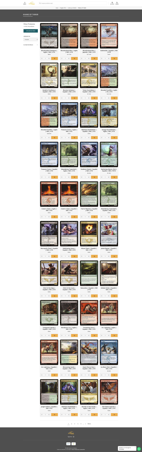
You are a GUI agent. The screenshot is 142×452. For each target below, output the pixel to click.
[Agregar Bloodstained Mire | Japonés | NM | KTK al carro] (94, 58)
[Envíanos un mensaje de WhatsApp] (139, 449)
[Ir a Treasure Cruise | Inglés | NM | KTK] (69, 115)
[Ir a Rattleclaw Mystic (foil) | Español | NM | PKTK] (109, 154)
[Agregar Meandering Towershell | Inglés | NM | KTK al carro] (74, 177)
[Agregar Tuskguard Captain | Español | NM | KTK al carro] (54, 335)
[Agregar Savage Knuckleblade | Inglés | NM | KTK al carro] (114, 137)
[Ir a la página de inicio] (31, 3)
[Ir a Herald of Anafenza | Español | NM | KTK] (49, 75)
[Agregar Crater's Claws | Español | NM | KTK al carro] (74, 216)
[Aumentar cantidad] (49, 58)
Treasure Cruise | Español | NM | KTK (49, 170)
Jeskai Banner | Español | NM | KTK (109, 249)
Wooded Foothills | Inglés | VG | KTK (109, 91)
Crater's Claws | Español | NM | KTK (69, 209)
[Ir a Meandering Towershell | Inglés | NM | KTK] (69, 154)
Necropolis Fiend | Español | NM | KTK (49, 249)
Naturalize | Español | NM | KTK (89, 288)
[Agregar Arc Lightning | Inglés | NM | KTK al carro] (114, 335)
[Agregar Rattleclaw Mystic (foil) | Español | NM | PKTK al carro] (114, 177)
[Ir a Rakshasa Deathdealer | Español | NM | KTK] (89, 115)
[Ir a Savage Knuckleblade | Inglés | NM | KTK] (109, 115)
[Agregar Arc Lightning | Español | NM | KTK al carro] (54, 375)
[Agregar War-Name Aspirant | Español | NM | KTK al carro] (114, 414)
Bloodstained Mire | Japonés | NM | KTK (89, 51)
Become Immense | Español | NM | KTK (69, 91)
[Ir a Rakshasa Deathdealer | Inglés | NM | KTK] (69, 392)
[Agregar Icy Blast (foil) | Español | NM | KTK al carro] (114, 375)
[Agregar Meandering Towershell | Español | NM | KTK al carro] (114, 216)
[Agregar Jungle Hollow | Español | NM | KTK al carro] (54, 414)
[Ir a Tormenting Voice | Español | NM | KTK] (89, 312)
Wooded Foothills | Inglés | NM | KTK (49, 130)
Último (89, 423)
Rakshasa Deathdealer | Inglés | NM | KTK (69, 407)
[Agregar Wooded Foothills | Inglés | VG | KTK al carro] (114, 98)
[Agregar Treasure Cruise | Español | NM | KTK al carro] (54, 177)
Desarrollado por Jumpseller (78, 449)
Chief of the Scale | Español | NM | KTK (69, 288)
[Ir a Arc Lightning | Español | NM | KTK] (49, 352)
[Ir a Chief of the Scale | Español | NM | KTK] (69, 273)
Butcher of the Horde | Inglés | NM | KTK (89, 407)
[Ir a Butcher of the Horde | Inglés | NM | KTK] (89, 392)
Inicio (57, 7)
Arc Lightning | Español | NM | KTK (49, 368)
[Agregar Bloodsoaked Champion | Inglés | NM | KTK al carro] (54, 58)
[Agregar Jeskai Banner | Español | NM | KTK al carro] (114, 256)
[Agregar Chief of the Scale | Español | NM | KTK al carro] (74, 295)
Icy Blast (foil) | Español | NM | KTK (109, 368)
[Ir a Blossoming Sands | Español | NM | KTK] (69, 352)
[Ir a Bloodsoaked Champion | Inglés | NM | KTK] (49, 35)
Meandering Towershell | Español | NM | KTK (109, 209)
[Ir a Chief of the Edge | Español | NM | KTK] (49, 273)
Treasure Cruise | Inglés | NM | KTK (69, 130)
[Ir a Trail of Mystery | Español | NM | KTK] (89, 194)
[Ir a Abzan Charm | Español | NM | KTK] (89, 233)
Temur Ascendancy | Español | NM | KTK (89, 91)
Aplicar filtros (30, 31)
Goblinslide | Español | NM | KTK (109, 51)
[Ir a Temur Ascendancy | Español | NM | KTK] (89, 75)
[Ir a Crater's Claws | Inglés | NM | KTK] (49, 194)
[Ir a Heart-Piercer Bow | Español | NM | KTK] (89, 352)
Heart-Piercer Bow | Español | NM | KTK (89, 368)
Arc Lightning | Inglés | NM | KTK (109, 328)
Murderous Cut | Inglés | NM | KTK (69, 328)
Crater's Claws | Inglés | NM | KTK (49, 209)
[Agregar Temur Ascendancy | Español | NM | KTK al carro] (94, 98)
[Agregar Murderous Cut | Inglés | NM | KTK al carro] (74, 335)
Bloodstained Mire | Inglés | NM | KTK (69, 51)
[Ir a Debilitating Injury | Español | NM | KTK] (69, 233)
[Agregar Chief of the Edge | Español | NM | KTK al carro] (54, 295)
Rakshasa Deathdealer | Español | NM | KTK (89, 130)
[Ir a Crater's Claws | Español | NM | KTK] (69, 194)
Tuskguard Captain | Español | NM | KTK (49, 328)
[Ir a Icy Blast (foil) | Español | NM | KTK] (109, 352)
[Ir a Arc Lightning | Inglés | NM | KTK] (109, 312)
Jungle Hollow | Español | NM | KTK (49, 407)
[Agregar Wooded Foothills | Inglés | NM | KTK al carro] (54, 137)
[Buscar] (40, 3)
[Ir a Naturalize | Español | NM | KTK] (89, 273)
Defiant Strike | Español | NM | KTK (109, 288)
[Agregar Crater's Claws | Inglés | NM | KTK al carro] (54, 216)
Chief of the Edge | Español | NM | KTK (49, 288)
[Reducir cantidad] (42, 58)
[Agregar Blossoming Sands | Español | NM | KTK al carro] (74, 375)
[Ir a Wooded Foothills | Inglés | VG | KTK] (109, 75)
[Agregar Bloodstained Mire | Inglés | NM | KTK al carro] (74, 58)
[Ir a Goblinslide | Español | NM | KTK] (109, 35)
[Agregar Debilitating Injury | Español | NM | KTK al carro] (74, 256)
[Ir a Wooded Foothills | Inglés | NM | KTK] (49, 115)
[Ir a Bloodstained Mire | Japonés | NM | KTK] (89, 35)
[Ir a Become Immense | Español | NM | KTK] (69, 75)
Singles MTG (63, 7)
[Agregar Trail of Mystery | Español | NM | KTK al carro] (94, 216)
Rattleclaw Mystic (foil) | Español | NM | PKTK (109, 170)
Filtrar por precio (28, 45)
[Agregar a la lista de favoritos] (56, 35)
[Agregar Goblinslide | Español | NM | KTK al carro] (114, 58)
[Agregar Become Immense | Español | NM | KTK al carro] (74, 98)
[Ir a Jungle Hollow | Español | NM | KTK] (49, 392)
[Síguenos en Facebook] (73, 436)
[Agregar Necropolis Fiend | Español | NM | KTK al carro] (54, 256)
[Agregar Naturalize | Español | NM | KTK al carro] (94, 295)
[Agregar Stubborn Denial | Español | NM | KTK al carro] (94, 177)
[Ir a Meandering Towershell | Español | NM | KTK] (109, 194)
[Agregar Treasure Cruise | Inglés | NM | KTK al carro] (74, 137)
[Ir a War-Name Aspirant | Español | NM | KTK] (109, 392)
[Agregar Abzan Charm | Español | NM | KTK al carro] (94, 256)
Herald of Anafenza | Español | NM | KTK (49, 91)
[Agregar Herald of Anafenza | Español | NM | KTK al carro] (54, 98)
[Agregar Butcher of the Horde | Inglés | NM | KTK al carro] (94, 414)
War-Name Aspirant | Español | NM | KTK (109, 407)
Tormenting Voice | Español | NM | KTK (89, 328)
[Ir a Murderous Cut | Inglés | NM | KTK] (69, 312)
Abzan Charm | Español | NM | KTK (89, 249)
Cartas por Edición (72, 7)
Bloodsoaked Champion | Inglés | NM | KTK (49, 51)
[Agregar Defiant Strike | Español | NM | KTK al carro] (114, 295)
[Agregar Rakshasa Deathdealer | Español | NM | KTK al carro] (94, 137)
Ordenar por (27, 36)
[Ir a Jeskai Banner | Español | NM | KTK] (109, 233)
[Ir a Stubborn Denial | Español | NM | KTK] (89, 154)
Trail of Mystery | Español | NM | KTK (89, 209)
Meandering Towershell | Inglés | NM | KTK (69, 170)
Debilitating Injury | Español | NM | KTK (69, 249)
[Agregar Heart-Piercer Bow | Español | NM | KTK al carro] (94, 375)
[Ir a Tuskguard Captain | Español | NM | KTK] (49, 312)
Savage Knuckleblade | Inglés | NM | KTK (109, 130)
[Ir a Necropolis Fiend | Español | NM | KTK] (49, 233)
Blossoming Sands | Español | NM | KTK (69, 368)
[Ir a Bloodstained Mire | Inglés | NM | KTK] (69, 35)
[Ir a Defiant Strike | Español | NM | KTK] (109, 273)
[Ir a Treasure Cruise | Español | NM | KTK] (49, 154)
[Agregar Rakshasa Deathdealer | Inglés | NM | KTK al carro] (74, 414)
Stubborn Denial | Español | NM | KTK (89, 170)
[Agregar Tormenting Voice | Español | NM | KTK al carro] (94, 335)
